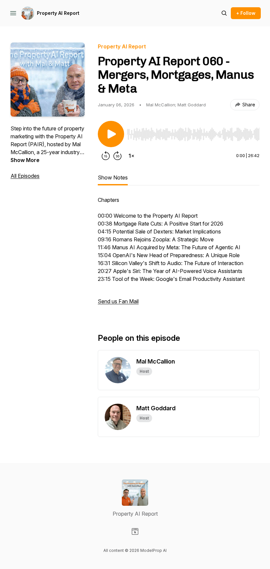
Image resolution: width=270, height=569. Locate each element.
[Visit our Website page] (135, 531)
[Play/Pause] (111, 134)
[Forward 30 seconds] (117, 155)
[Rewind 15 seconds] (105, 155)
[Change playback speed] (131, 155)
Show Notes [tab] (113, 177)
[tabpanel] (178, 254)
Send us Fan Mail (118, 301)
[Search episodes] (224, 13)
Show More (25, 160)
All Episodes (25, 176)
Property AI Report (58, 13)
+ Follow (246, 13)
